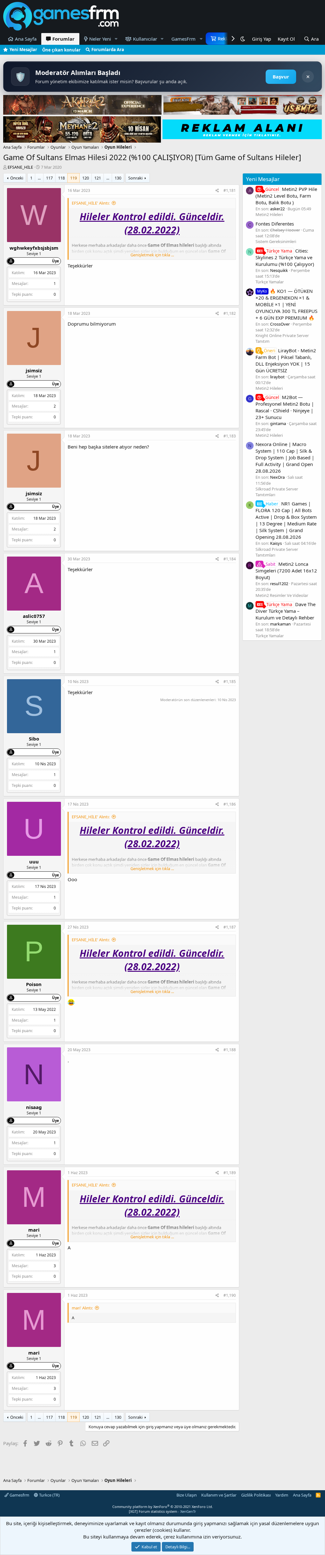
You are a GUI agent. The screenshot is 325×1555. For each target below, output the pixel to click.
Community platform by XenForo (162, 1506)
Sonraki (135, 178)
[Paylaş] (217, 190)
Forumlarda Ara (107, 49)
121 (97, 178)
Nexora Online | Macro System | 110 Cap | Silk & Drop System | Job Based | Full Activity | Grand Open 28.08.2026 (284, 457)
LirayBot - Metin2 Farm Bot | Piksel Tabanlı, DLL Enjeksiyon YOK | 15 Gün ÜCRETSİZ (285, 360)
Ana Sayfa (25, 39)
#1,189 (229, 1172)
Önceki (16, 178)
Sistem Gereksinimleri (275, 241)
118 (61, 178)
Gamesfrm (19, 1495)
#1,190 (229, 1295)
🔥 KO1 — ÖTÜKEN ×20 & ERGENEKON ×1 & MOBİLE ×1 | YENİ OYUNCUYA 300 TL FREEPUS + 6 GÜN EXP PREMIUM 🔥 (286, 304)
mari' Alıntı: (82, 1308)
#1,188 (229, 1049)
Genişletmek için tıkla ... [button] (152, 255)
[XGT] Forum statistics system (162, 1511)
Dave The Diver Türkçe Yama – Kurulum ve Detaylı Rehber (285, 611)
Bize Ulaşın (186, 1495)
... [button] (39, 178)
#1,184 (229, 559)
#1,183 (229, 436)
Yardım (281, 1495)
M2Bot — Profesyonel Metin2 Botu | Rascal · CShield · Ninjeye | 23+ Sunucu (284, 407)
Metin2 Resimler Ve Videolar (281, 595)
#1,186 (229, 804)
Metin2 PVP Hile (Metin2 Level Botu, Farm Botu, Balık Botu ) (286, 196)
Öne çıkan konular (61, 50)
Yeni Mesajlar (23, 49)
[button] (116, 39)
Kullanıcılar (145, 39)
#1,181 (229, 190)
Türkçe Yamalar (269, 282)
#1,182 (229, 313)
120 (85, 178)
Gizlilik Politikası (256, 1495)
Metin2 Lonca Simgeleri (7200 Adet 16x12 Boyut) (286, 570)
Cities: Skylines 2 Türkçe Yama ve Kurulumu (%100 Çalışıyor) (284, 257)
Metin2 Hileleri (269, 214)
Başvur (281, 76)
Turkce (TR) (49, 1495)
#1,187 (229, 927)
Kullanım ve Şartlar (218, 1495)
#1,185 (229, 681)
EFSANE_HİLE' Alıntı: (90, 203)
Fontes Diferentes (274, 223)
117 (49, 178)
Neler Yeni (100, 39)
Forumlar (63, 39)
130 (118, 178)
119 (73, 178)
